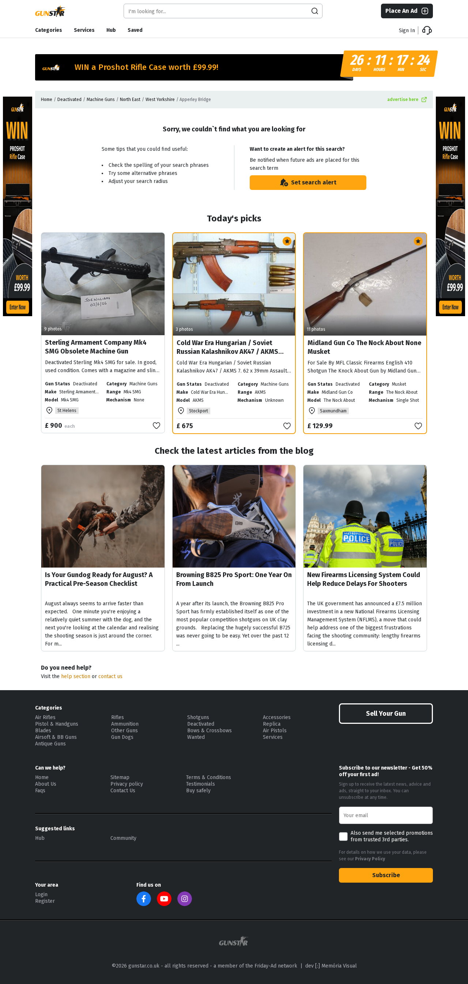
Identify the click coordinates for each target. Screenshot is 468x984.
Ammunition (125, 724)
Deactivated (69, 99)
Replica (271, 724)
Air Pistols (275, 730)
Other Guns (124, 730)
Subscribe (386, 875)
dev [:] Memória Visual (331, 966)
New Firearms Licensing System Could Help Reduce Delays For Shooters (363, 579)
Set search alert (313, 182)
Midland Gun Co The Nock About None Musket (364, 347)
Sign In (407, 30)
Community (123, 838)
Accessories (277, 717)
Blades (43, 730)
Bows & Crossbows (209, 730)
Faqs (40, 790)
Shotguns (198, 717)
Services (84, 30)
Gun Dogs (122, 737)
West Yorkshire (160, 99)
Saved (135, 30)
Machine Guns (101, 99)
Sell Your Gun (386, 714)
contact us (110, 676)
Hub (111, 30)
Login (41, 894)
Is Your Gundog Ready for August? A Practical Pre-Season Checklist (99, 579)
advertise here (402, 99)
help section (75, 676)
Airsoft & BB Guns (56, 737)
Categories (48, 30)
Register (45, 901)
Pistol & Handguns (56, 724)
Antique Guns (50, 744)
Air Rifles (45, 717)
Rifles (117, 717)
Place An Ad (401, 10)
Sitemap (119, 777)
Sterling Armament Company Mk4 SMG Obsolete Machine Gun (96, 346)
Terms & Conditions (208, 777)
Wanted (196, 737)
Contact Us (122, 790)
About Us (45, 784)
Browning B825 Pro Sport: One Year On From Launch (234, 579)
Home (46, 99)
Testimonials (200, 784)
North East (130, 99)
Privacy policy (126, 784)
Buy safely (198, 790)
